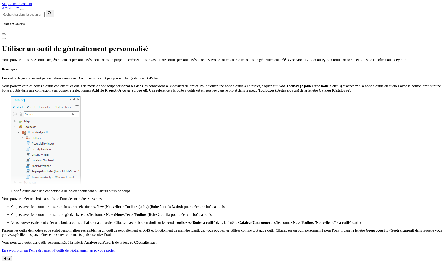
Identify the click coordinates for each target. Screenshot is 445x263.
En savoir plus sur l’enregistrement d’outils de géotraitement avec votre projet (58, 250)
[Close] (4, 34)
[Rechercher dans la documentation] (50, 13)
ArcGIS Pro (11, 8)
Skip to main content (17, 4)
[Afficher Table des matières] (4, 38)
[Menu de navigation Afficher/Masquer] (22, 9)
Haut (7, 258)
